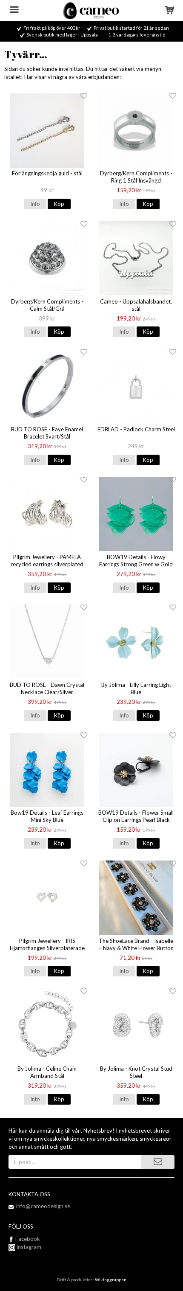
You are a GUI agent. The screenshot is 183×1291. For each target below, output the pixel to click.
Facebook (27, 1238)
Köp (59, 203)
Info (35, 203)
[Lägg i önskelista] (83, 96)
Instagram (28, 1246)
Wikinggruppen (110, 1279)
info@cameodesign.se (43, 1206)
